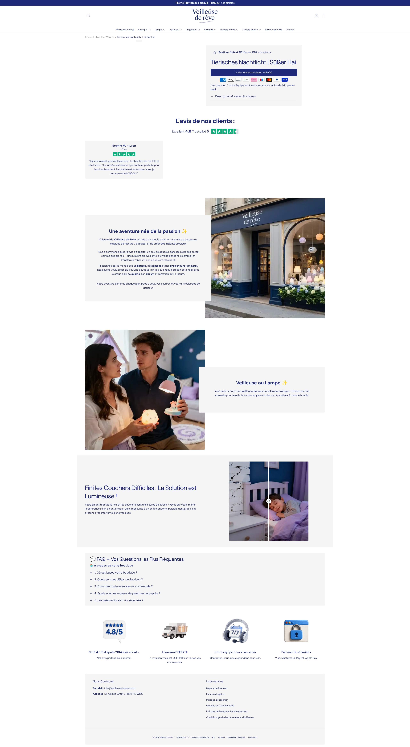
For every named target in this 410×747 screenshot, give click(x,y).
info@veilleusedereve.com (119, 688)
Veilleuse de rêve (166, 737)
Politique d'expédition (217, 699)
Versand (221, 737)
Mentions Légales (215, 694)
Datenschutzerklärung (200, 737)
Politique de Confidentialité (220, 705)
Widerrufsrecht (182, 737)
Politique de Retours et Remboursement (226, 711)
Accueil (89, 37)
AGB (213, 737)
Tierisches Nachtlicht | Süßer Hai (136, 37)
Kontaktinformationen (236, 737)
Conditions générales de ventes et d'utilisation (230, 717)
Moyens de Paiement (217, 688)
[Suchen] (88, 15)
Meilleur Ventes (105, 37)
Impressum (253, 737)
